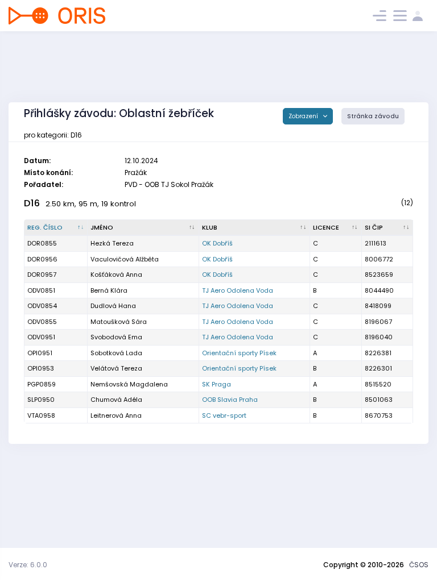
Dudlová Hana (113, 305)
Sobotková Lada (116, 352)
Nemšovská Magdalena (129, 384)
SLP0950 (41, 399)
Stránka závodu (373, 116)
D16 (32, 203)
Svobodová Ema (116, 337)
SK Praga (216, 384)
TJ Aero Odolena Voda (237, 290)
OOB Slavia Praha (230, 399)
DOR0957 (41, 274)
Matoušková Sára (118, 321)
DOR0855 (42, 243)
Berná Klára (108, 290)
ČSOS (418, 564)
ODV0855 (42, 321)
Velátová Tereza (116, 368)
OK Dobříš (217, 243)
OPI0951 (39, 352)
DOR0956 (42, 259)
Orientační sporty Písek (239, 352)
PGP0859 (41, 384)
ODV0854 (42, 305)
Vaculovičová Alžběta (124, 259)
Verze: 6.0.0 (28, 564)
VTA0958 (41, 415)
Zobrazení (304, 116)
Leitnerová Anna (116, 415)
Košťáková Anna (116, 274)
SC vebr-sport (224, 415)
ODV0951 (41, 337)
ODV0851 (41, 290)
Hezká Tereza (112, 243)
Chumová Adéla (116, 399)
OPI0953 (40, 368)
